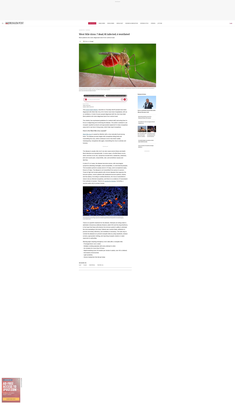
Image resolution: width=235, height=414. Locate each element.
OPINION (153, 23)
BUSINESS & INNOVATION (131, 23)
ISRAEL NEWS (102, 23)
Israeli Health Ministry (91, 109)
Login (231, 23)
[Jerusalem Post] (14, 23)
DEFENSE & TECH (144, 23)
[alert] (11, 400)
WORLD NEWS (110, 23)
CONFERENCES (92, 23)
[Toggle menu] (2, 23)
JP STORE (160, 23)
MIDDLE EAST (120, 23)
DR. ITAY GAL (86, 103)
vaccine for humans (110, 181)
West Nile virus (87, 134)
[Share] (80, 41)
